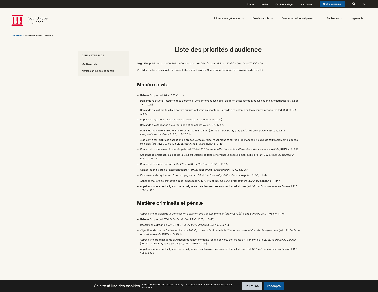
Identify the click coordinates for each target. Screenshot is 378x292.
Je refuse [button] (252, 286)
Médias (264, 4)
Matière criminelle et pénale (98, 70)
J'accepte (274, 286)
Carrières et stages (284, 4)
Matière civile (90, 64)
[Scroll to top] (372, 286)
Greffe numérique (332, 4)
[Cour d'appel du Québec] (44, 18)
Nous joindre (306, 4)
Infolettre (250, 4)
